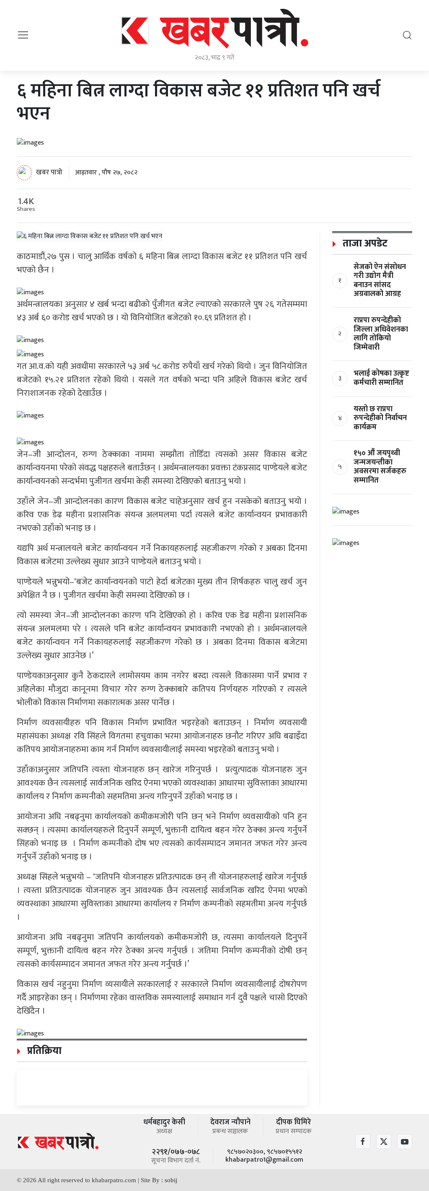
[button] (23, 35)
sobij (171, 1180)
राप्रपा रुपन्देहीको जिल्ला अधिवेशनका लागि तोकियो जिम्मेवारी (381, 334)
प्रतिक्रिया (43, 1051)
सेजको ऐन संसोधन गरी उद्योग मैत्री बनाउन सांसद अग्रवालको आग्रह (380, 281)
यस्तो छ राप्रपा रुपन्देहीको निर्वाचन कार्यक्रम (380, 418)
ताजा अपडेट (364, 243)
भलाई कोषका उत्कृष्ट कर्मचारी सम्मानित (381, 378)
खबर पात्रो (49, 172)
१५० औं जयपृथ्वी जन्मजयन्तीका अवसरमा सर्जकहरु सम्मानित (380, 467)
